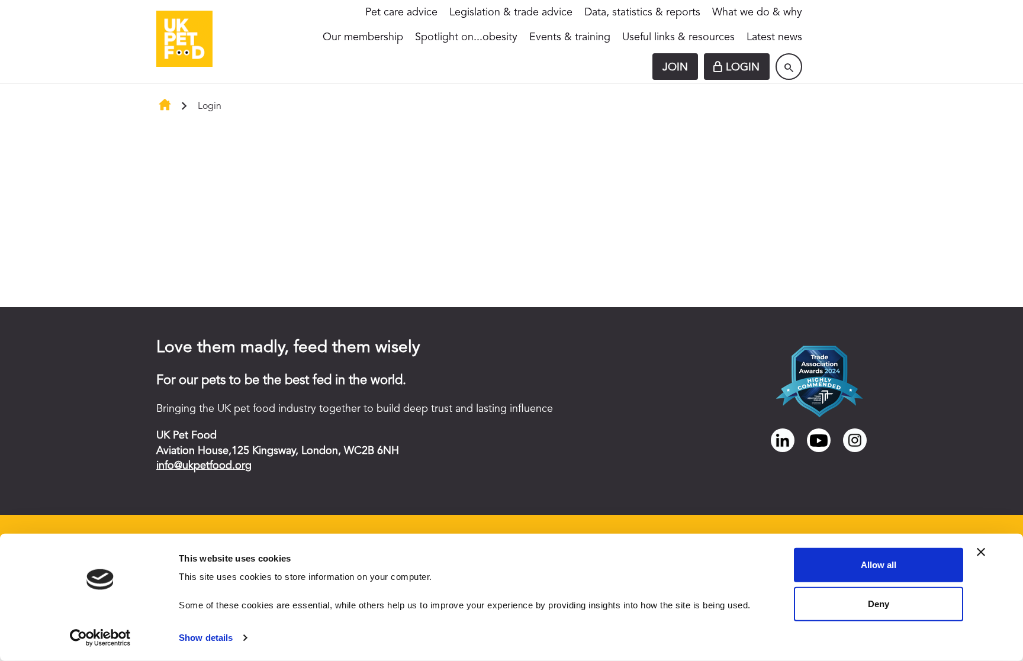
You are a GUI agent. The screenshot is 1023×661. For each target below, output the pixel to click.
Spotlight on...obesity (466, 37)
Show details (206, 638)
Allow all (878, 565)
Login (743, 67)
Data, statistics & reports (642, 12)
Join (675, 67)
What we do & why (757, 12)
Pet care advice (401, 12)
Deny (878, 603)
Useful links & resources (678, 37)
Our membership (363, 37)
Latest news (774, 37)
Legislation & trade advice (510, 12)
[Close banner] (981, 552)
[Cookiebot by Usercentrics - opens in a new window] (100, 638)
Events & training (569, 37)
